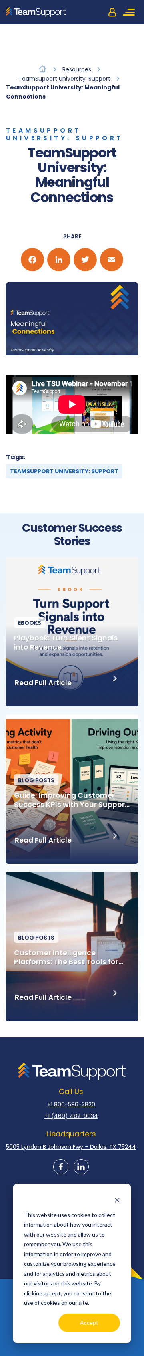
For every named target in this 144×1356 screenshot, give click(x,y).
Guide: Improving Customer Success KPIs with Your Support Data (71, 800)
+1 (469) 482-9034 (71, 1116)
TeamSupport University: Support (64, 134)
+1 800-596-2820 (71, 1104)
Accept (89, 1322)
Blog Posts (36, 780)
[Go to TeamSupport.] (42, 68)
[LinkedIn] (59, 259)
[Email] (111, 259)
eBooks (29, 623)
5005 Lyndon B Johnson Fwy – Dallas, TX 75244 (71, 1147)
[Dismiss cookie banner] (117, 1200)
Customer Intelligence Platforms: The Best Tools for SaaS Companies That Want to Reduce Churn (70, 957)
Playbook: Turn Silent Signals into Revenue (66, 643)
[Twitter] (85, 259)
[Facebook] (32, 259)
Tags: (15, 457)
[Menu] (130, 12)
